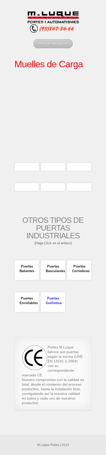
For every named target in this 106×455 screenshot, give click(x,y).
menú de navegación (53, 43)
